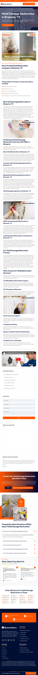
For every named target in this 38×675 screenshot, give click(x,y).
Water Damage (23, 632)
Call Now (8, 487)
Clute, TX (31, 599)
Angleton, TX (31, 595)
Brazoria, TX (23, 597)
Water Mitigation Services (25, 630)
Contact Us (5, 652)
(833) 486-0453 (30, 616)
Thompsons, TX (15, 597)
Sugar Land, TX (6, 595)
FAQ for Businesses (24, 647)
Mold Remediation (24, 640)
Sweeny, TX (23, 599)
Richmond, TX (6, 599)
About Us (4, 654)
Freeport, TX (31, 597)
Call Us (31, 673)
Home (2, 7)
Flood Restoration (24, 636)
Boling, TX (22, 595)
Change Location (17, 1)
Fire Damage (23, 634)
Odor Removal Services (25, 638)
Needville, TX (14, 599)
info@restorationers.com (20, 619)
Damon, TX (14, 601)
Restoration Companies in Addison (27, 652)
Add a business (6, 658)
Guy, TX (13, 602)
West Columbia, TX (24, 601)
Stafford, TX (6, 601)
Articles (4, 656)
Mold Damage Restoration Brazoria (16, 7)
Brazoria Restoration (7, 7)
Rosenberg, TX (6, 597)
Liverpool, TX (31, 602)
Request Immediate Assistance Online (23, 487)
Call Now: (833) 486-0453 (8, 25)
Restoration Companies (25, 649)
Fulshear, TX (14, 595)
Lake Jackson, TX (24, 602)
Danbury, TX (31, 601)
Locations (5, 649)
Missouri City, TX (7, 602)
